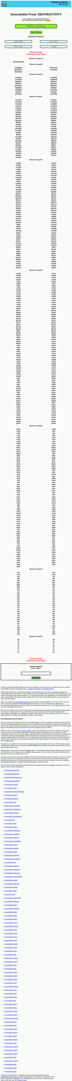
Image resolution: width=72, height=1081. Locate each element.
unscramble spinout (11, 845)
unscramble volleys (10, 827)
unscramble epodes (11, 887)
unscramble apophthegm (12, 898)
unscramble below (10, 1022)
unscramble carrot (10, 1043)
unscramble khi (9, 820)
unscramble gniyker (11, 1050)
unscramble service (10, 937)
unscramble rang (10, 862)
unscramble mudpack (11, 866)
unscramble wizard (10, 923)
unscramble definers (11, 799)
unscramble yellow (10, 1036)
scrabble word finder (34, 689)
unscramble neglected (11, 884)
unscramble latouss (10, 972)
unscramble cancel (10, 947)
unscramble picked (10, 1004)
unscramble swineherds (12, 869)
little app (58, 705)
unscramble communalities (13, 876)
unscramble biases (10, 905)
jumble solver (9, 741)
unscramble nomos (10, 880)
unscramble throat (10, 1068)
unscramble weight (10, 976)
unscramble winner (10, 997)
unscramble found (10, 965)
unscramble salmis (10, 795)
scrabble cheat (8, 762)
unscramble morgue (11, 1047)
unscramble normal (10, 933)
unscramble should (10, 979)
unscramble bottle (10, 969)
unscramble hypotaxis (11, 770)
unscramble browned (11, 813)
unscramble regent (10, 930)
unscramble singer (10, 990)
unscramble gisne (10, 1071)
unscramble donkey (11, 1011)
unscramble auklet (10, 788)
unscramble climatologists (13, 816)
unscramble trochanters (12, 806)
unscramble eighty (10, 1064)
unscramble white (10, 954)
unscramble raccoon (11, 926)
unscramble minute (10, 1029)
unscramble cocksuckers (12, 809)
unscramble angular (11, 958)
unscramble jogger (10, 891)
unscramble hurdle (10, 912)
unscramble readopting (12, 834)
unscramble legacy (10, 915)
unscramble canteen (11, 1061)
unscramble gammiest (11, 908)
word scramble (26, 730)
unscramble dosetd (10, 1032)
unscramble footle (10, 823)
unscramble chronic (11, 1015)
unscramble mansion (11, 1018)
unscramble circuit (10, 983)
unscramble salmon (11, 1039)
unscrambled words (21, 702)
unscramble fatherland (11, 774)
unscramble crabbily (11, 784)
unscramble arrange (11, 944)
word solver (33, 744)
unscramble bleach (10, 940)
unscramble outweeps (11, 837)
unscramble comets (10, 1054)
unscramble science (11, 961)
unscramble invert (10, 1057)
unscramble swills (10, 802)
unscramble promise (11, 986)
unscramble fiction (10, 993)
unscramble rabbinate (11, 901)
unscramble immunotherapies (14, 791)
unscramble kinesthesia (12, 830)
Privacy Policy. (22, 1080)
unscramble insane (10, 919)
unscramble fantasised (12, 781)
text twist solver (48, 689)
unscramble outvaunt (11, 848)
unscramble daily (10, 1000)
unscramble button (10, 951)
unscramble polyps (10, 852)
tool (39, 713)
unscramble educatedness (13, 777)
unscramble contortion (11, 855)
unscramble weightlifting (12, 841)
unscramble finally (10, 1025)
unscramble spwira (10, 1008)
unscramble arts (9, 894)
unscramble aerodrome (12, 859)
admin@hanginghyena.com (10, 1077)
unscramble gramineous (12, 873)
